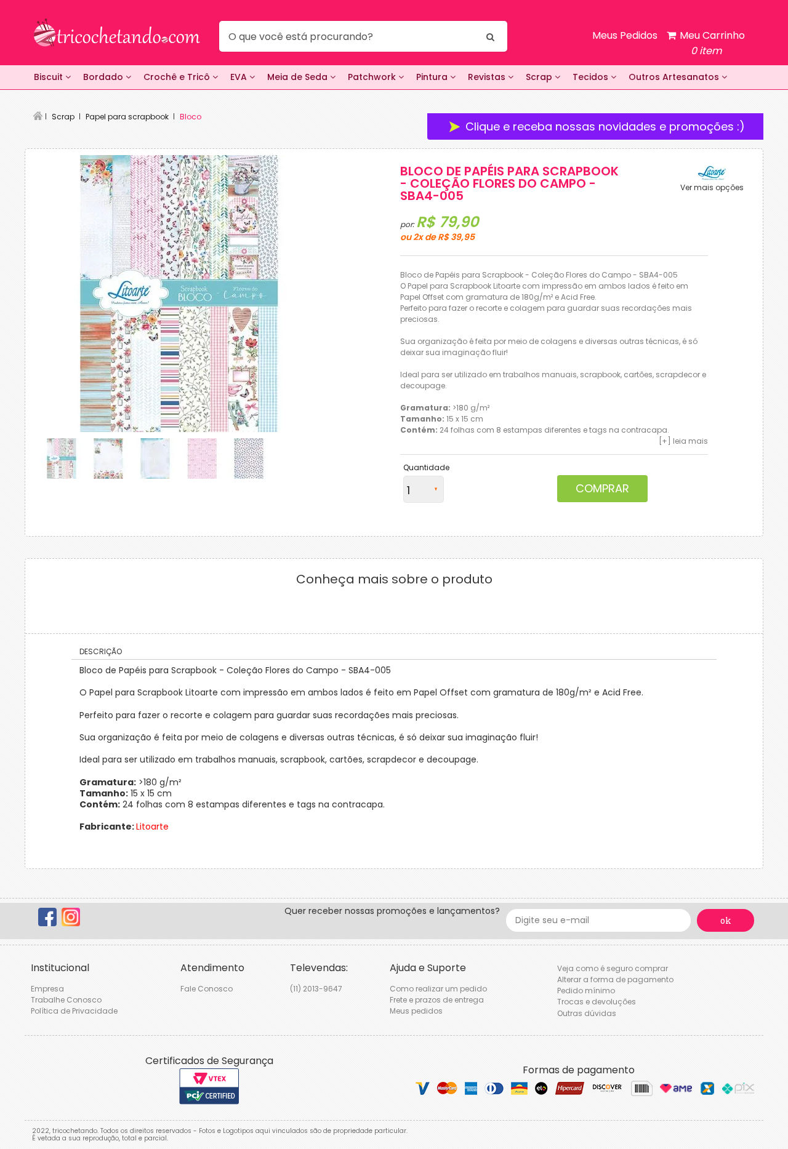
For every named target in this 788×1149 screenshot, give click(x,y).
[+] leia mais (683, 441)
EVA (239, 77)
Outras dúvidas (586, 1013)
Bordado (104, 77)
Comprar (602, 488)
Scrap (540, 77)
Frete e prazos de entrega (437, 1000)
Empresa (47, 988)
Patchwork (373, 77)
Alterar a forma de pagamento (615, 979)
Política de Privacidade (74, 1011)
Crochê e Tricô (177, 77)
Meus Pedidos (624, 35)
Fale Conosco (206, 988)
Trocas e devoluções (596, 1001)
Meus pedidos (416, 1011)
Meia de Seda (298, 77)
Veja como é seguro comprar (612, 968)
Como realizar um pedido (438, 988)
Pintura (433, 77)
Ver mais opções (712, 188)
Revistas (488, 77)
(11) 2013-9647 (316, 988)
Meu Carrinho (711, 43)
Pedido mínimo (586, 990)
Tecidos (592, 77)
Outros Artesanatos (675, 77)
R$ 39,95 (456, 236)
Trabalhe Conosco (66, 1000)
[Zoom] (61, 458)
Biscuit (49, 77)
